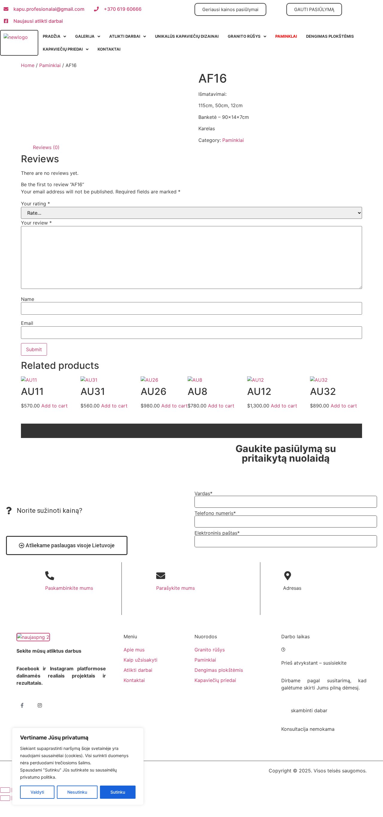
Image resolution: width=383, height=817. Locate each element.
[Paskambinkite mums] (49, 575)
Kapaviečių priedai (63, 49)
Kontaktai (109, 49)
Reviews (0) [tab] (46, 147)
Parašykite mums (175, 588)
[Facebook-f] (22, 705)
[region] (78, 766)
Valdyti (37, 792)
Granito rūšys (244, 36)
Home (27, 65)
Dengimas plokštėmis (330, 36)
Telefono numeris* (215, 513)
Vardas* (203, 493)
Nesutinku (77, 792)
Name (27, 299)
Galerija (85, 36)
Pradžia (51, 36)
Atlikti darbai (124, 36)
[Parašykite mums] (160, 575)
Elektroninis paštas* (217, 532)
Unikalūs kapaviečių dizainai (187, 36)
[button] (54, 36)
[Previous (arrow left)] (5, 798)
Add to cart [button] (54, 406)
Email (27, 323)
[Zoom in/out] (5, 790)
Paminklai (50, 65)
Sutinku (117, 792)
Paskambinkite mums (69, 588)
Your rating (35, 203)
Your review (36, 222)
